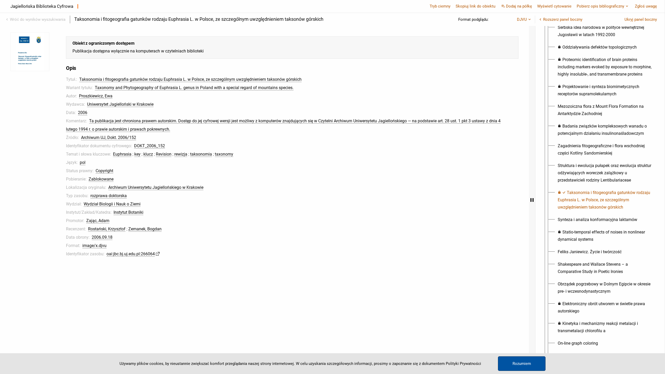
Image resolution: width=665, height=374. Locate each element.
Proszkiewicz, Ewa (95, 96)
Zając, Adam (97, 220)
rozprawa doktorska (108, 195)
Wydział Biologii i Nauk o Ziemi (112, 204)
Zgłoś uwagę (646, 6)
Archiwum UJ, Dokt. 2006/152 (108, 137)
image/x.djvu (94, 245)
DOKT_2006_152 (149, 145)
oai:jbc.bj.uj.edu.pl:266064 (131, 253)
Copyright (104, 170)
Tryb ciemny (440, 6)
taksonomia (201, 154)
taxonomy (224, 154)
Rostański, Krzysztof (106, 228)
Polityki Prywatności (463, 363)
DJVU (522, 19)
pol (82, 162)
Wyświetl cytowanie (554, 6)
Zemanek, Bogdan (145, 228)
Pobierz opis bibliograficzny (600, 6)
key (137, 154)
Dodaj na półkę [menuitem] (519, 6)
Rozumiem (522, 363)
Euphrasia (122, 154)
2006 (82, 112)
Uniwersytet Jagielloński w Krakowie (120, 104)
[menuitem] (605, 31)
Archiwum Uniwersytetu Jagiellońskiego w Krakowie (155, 187)
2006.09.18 (102, 237)
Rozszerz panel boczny (562, 19)
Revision (163, 154)
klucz (148, 154)
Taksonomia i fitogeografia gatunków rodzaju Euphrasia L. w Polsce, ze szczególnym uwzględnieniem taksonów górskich (190, 79)
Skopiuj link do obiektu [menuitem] (475, 6)
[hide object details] (532, 200)
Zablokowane (101, 179)
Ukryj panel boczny (640, 19)
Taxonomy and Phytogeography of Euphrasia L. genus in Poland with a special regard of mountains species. (194, 87)
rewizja (180, 154)
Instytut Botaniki (128, 212)
